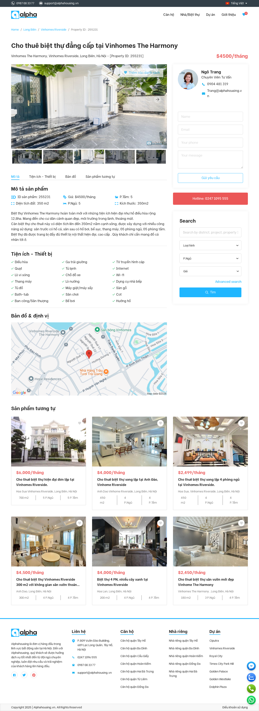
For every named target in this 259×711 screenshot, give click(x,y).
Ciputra (214, 640)
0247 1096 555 (87, 657)
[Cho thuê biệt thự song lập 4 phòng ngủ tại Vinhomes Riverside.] (210, 441)
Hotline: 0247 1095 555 (210, 199)
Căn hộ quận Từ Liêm (133, 679)
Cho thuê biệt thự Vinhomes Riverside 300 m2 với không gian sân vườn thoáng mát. (47, 583)
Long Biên (29, 29)
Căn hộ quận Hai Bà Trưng (137, 671)
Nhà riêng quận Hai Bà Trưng (183, 674)
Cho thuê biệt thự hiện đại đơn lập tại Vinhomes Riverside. (45, 482)
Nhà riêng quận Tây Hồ (183, 640)
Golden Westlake (220, 679)
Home (15, 29)
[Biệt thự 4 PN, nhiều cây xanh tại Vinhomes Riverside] (129, 541)
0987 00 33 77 (25, 3)
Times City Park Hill (221, 663)
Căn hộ (127, 631)
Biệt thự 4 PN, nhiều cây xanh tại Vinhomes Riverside (122, 582)
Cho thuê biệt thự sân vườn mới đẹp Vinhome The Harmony (206, 582)
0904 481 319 (217, 84)
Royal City (216, 656)
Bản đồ (70, 177)
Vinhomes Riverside (53, 29)
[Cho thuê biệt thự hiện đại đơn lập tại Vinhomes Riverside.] (48, 441)
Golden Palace (218, 671)
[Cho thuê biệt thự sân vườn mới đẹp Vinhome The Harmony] (210, 541)
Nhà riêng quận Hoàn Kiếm (186, 656)
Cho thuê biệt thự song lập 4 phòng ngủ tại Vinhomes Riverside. (208, 482)
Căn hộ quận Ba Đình (133, 648)
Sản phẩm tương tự (100, 177)
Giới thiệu (229, 15)
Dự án (210, 15)
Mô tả (15, 177)
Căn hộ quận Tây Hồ (133, 640)
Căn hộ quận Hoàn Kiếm (135, 663)
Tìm (213, 292)
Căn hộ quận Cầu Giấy (134, 656)
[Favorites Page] (243, 15)
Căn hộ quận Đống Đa (134, 686)
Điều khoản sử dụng (235, 707)
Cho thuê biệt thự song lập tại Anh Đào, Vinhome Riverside (127, 482)
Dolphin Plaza (218, 686)
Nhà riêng (178, 631)
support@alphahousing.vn (61, 3)
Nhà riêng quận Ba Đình (184, 648)
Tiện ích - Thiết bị (42, 177)
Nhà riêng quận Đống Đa (185, 663)
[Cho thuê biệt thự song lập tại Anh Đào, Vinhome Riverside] (129, 441)
